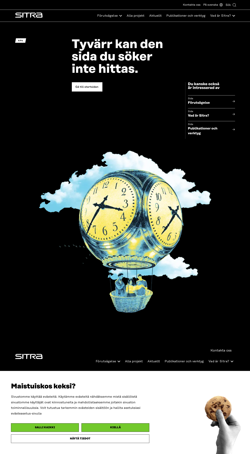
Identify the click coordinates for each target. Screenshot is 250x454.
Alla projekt (136, 16)
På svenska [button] (210, 4)
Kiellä (115, 427)
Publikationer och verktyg (185, 16)
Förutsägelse (199, 103)
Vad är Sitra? (198, 115)
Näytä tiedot (80, 438)
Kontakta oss (192, 4)
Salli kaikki (45, 427)
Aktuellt (155, 16)
